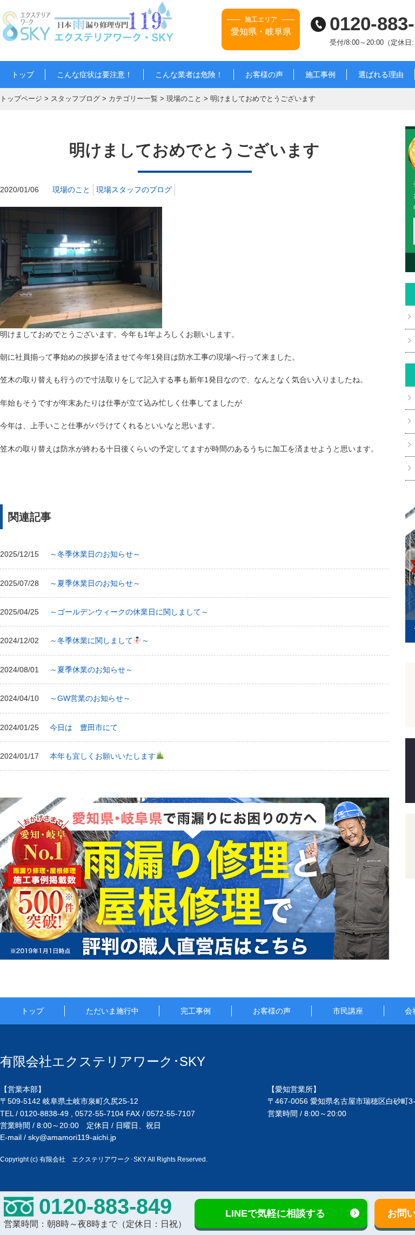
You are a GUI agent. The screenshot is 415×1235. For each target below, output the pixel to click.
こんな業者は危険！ (189, 74)
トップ (22, 74)
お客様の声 (264, 74)
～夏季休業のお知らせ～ (91, 669)
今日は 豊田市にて (84, 727)
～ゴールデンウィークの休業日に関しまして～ (129, 612)
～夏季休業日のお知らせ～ (95, 583)
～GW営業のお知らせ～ (90, 698)
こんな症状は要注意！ (94, 74)
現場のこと (71, 189)
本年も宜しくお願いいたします (103, 756)
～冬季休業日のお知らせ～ (95, 554)
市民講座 (348, 1011)
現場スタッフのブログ (134, 189)
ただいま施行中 (112, 1011)
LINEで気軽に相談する (275, 1213)
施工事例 (320, 74)
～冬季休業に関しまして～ (99, 640)
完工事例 (195, 1011)
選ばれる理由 (381, 74)
